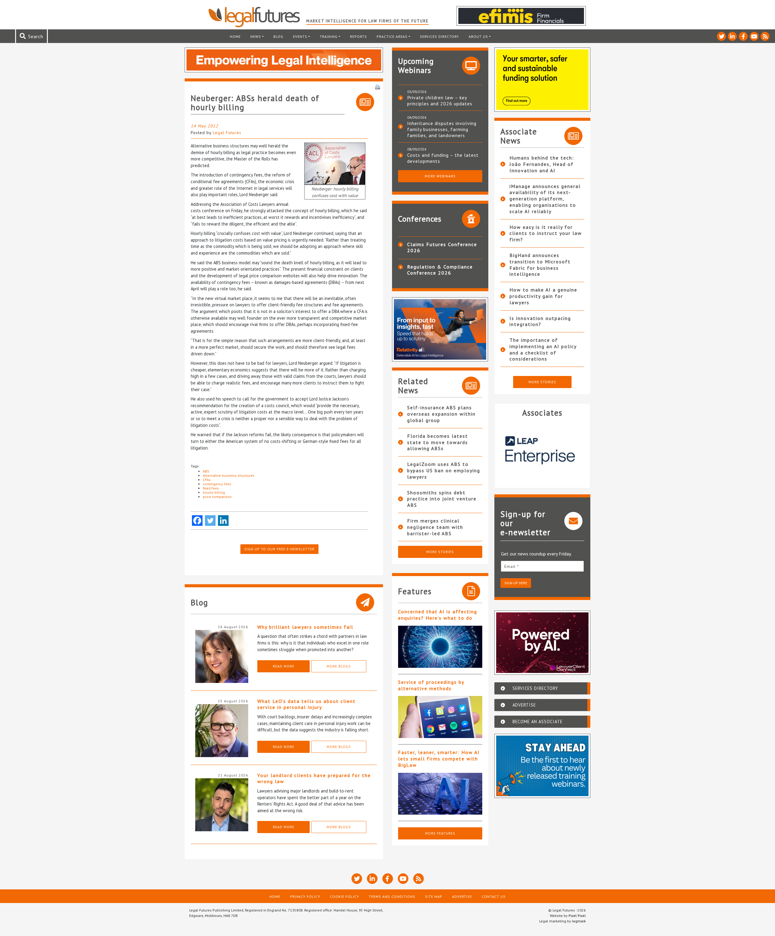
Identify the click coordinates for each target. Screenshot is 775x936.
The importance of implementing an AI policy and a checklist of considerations (543, 349)
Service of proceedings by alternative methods (431, 685)
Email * (511, 566)
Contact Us (494, 896)
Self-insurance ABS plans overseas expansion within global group (441, 413)
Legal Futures (227, 132)
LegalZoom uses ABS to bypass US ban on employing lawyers (443, 470)
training (329, 36)
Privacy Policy (305, 896)
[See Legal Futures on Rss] (765, 36)
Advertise (462, 896)
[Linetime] (559, 450)
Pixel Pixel (577, 915)
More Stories (440, 551)
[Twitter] (210, 520)
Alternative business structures (228, 475)
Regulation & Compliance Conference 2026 (440, 270)
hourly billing (214, 492)
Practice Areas (392, 36)
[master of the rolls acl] (334, 163)
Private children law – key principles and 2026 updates (439, 100)
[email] (542, 566)
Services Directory (439, 36)
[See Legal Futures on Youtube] (754, 36)
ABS (206, 471)
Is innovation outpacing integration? (540, 321)
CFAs (207, 479)
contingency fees (217, 484)
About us (478, 36)
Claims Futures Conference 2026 (442, 247)
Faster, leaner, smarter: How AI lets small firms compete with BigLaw (439, 758)
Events (300, 36)
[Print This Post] (377, 87)
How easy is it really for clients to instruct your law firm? (546, 233)
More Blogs (339, 666)
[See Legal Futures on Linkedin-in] (732, 36)
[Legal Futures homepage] (257, 17)
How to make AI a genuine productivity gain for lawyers (543, 296)
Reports (358, 36)
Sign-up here (515, 583)
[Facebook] (197, 520)
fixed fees (211, 488)
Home (235, 36)
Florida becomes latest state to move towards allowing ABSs (437, 442)
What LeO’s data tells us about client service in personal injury (306, 704)
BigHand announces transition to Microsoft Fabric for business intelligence (540, 264)
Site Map (433, 896)
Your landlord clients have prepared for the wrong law (314, 778)
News (255, 36)
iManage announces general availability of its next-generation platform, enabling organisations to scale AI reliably (545, 198)
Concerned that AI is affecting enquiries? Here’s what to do (437, 614)
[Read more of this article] (440, 647)
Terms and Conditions (392, 896)
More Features (440, 833)
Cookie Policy (344, 896)
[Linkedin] (223, 520)
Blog (278, 36)
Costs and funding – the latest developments (443, 158)
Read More (283, 666)
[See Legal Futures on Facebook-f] (743, 36)
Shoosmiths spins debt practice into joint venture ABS (442, 498)
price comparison (217, 496)
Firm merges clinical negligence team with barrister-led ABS (435, 527)
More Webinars (440, 176)
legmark (579, 921)
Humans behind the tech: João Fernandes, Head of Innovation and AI (542, 164)
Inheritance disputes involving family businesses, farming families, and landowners (442, 129)
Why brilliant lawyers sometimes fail (305, 627)
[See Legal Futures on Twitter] (721, 36)
